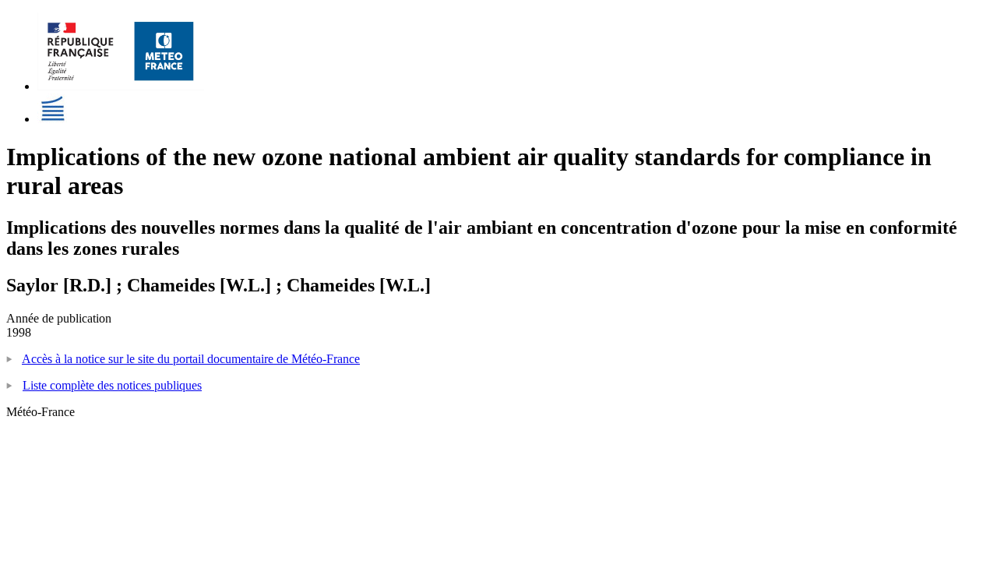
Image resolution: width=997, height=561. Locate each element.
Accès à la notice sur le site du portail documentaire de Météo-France (191, 358)
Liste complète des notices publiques (112, 385)
